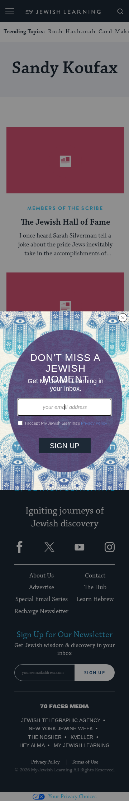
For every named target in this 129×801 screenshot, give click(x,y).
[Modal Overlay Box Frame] (64, 400)
